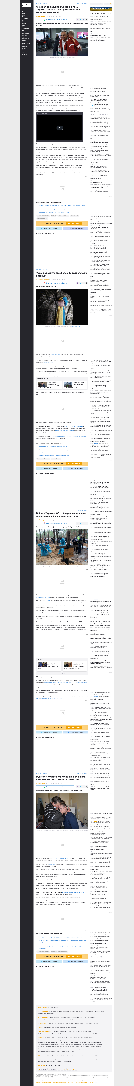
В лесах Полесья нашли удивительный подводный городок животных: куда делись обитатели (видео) (100, 555)
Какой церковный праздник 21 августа (67, 1066)
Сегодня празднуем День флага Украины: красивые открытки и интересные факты (101, 853)
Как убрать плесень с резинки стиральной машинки (70, 1072)
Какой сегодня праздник (45, 1064)
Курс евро (60, 1050)
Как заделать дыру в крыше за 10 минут (92, 1077)
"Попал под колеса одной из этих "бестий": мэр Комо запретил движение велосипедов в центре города (100, 39)
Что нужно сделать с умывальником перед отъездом (73, 1081)
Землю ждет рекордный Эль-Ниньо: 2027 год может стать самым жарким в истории (100, 607)
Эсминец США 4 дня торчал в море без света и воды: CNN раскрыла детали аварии (100, 427)
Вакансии (24, 54)
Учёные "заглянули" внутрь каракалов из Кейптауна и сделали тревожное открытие (98, 888)
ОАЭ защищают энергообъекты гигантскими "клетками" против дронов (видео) (99, 783)
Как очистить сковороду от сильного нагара (48, 1081)
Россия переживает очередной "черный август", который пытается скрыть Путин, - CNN (101, 372)
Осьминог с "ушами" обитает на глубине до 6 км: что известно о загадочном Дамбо (101, 305)
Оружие (24, 32)
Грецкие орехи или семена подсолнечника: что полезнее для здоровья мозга (100, 1014)
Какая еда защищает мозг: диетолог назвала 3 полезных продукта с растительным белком (100, 882)
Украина (24, 15)
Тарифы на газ (90, 1050)
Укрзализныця (56, 1052)
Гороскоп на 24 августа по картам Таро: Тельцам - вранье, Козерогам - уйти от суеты (100, 362)
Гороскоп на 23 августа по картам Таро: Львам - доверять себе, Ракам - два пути (100, 828)
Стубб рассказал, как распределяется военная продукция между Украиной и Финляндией (99, 247)
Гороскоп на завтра (49, 1060)
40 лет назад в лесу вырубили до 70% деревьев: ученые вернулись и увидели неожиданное (100, 450)
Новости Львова (42, 1046)
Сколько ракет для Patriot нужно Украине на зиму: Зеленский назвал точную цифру (100, 709)
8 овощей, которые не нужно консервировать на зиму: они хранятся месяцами (99, 285)
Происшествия (26, 33)
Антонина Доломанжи (42, 279)
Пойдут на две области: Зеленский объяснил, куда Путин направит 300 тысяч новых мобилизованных (101, 719)
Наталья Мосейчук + (53, 1040)
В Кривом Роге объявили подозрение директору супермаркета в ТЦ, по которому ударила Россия (100, 989)
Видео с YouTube (26, 43)
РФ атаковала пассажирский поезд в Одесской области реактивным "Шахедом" (100, 601)
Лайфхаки (41, 1070)
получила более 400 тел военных (73, 426)
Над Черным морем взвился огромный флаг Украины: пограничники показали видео (99, 657)
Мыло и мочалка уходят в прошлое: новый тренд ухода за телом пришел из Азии (100, 218)
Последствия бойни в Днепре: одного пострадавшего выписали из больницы (60, 969)
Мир (23, 20)
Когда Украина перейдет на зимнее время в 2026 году (62, 1044)
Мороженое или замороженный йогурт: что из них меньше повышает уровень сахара (99, 161)
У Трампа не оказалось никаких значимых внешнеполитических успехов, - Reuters (100, 961)
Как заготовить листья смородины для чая (55, 1070)
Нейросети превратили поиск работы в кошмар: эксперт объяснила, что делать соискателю (101, 1000)
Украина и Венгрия (42, 218)
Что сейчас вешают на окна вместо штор (68, 1074)
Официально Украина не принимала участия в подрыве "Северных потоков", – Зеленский (100, 291)
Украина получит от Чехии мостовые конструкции (53, 462)
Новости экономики (43, 1050)
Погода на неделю (69, 1056)
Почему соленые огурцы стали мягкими (69, 1079)
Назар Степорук (40, 16)
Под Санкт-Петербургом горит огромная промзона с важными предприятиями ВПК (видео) (99, 833)
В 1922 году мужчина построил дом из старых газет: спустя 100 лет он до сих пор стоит (100, 311)
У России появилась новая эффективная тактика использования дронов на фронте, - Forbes (99, 848)
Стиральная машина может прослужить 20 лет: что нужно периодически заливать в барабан (98, 648)
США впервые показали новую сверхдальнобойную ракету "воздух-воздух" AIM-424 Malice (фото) (99, 575)
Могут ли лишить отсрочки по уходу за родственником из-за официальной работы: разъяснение (100, 381)
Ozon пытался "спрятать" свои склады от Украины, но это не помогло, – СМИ (100, 137)
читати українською (82, 3)
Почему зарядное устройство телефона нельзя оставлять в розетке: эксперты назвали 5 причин (99, 171)
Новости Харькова (99, 1044)
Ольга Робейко (40, 799)
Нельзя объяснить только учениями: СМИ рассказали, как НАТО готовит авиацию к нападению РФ (100, 904)
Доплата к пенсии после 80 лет (78, 1050)
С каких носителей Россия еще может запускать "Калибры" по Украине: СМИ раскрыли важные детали (100, 942)
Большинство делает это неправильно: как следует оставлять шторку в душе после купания (99, 90)
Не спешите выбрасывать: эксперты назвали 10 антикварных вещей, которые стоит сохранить (100, 862)
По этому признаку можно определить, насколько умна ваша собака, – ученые (100, 748)
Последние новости (99, 13)
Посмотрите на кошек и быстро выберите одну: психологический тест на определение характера (100, 983)
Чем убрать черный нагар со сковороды (48, 1074)
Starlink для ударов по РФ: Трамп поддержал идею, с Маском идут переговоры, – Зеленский (100, 698)
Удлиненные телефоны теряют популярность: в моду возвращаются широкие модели (99, 502)
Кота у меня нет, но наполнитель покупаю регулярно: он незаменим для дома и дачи (99, 743)
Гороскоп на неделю (60, 1060)
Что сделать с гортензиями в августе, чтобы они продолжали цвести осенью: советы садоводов (99, 191)
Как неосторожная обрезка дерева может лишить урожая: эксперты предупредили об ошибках (100, 23)
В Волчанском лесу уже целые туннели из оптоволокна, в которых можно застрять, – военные (100, 156)
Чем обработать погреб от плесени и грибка (91, 1079)
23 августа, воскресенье (99, 114)
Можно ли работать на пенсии (45, 1052)
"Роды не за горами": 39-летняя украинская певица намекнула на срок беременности (99, 616)
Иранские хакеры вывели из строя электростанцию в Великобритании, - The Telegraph (100, 412)
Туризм (24, 37)
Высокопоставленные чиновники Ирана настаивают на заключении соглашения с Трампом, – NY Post (100, 166)
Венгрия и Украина (63, 215)
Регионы (24, 23)
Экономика (25, 18)
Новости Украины (43, 1044)
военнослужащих (55, 354)
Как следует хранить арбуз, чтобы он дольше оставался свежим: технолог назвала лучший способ (100, 507)
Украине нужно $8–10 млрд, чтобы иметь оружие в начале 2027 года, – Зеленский (100, 252)
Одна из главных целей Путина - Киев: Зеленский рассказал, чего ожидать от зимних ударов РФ (100, 662)
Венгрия (53, 215)
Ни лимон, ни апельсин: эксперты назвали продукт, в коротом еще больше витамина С (100, 232)
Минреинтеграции (48, 362)
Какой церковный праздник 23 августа (82, 1064)
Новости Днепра (90, 1044)
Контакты (24, 56)
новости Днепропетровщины (59, 984)
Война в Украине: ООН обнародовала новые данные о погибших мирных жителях (61, 209)
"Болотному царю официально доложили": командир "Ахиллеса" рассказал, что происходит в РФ (99, 101)
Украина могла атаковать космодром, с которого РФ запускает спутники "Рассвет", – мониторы (99, 280)
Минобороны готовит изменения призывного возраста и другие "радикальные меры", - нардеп (100, 977)
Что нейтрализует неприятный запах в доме (90, 1074)
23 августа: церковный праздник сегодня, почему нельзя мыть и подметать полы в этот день (100, 868)
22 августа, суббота (97, 957)
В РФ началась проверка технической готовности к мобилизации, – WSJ (101, 387)
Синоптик (95, 1056)
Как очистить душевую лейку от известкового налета (79, 1070)
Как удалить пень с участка (67, 1083)
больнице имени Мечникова (62, 875)
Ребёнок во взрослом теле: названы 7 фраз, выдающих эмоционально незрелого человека (100, 898)
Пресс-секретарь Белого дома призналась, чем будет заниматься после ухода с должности (100, 1009)
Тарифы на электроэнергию (76, 1052)
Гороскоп (40, 1060)
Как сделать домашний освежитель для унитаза (49, 1077)
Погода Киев (51, 1056)
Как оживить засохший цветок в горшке (71, 1077)
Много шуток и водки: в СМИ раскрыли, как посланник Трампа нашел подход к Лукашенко (100, 725)
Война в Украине (42, 1040)
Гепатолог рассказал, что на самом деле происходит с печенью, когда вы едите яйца (101, 642)
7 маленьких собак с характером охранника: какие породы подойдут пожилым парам (100, 738)
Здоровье (24, 35)
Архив (23, 52)
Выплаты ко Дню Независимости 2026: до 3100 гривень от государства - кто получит (100, 296)
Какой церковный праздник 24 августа (47, 1066)
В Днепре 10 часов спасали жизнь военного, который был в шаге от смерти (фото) (62, 205)
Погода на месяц (88, 1056)
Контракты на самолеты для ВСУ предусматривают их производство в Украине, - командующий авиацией (100, 1030)
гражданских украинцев (43, 613)
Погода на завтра (59, 1056)
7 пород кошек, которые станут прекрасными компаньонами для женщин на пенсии (100, 972)
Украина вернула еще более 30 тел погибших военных (54, 212)
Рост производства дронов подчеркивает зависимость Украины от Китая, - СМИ (99, 488)
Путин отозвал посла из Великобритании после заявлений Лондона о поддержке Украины (100, 754)
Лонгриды (24, 49)
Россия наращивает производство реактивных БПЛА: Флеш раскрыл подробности (100, 1020)
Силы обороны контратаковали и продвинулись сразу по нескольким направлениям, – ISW (100, 759)
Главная (24, 11)
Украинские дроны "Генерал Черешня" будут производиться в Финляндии (98, 242)
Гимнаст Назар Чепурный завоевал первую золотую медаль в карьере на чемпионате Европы (100, 967)
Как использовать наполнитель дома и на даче (96, 1072)
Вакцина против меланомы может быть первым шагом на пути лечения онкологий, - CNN (100, 953)
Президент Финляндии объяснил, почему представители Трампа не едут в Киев (100, 275)
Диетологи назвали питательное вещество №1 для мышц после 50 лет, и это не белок (101, 667)
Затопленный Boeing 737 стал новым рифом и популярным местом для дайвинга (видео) (100, 421)
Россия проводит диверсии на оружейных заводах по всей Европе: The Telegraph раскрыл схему (100, 538)
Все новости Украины (43, 215)
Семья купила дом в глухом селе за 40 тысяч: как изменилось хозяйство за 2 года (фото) (100, 764)
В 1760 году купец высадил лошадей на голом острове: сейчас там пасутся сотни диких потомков (101, 513)
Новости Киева (50, 1046)
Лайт (23, 30)
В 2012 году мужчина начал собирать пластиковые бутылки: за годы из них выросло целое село (100, 177)
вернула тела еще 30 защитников (64, 430)
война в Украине (56, 475)
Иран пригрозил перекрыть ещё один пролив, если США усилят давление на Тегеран (100, 560)
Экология (24, 21)
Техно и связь (25, 28)
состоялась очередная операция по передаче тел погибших (69, 436)
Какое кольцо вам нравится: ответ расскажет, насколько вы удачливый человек (100, 367)
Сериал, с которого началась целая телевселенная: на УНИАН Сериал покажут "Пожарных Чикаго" (100, 456)
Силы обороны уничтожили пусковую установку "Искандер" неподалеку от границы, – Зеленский (99, 714)
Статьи (24, 44)
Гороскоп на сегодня (71, 1060)
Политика (24, 16)
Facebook (52, 880)
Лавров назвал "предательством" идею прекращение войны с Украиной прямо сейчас (100, 1025)
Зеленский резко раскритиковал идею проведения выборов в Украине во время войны (100, 629)
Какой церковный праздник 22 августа (62, 1064)
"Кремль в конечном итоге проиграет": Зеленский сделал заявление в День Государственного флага (100, 565)
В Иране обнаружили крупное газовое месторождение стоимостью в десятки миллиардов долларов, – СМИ (99, 122)
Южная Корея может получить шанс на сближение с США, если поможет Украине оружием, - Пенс (101, 186)
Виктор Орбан (75, 215)
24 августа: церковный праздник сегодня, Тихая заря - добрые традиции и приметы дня (100, 401)
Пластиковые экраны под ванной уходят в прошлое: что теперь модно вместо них (100, 843)
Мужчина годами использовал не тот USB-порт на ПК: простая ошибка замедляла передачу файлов (101, 873)
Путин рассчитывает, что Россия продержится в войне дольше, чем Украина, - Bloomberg (99, 518)
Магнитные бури (79, 1056)
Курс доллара (53, 1050)
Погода (24, 40)
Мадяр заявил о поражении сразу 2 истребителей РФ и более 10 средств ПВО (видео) (100, 523)
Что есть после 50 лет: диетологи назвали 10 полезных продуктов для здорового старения (100, 150)
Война (23, 13)
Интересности (25, 38)
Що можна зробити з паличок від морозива (48, 1079)
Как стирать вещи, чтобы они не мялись (47, 1072)
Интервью (24, 46)
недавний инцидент (47, 87)
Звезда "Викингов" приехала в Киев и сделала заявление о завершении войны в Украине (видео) (100, 445)
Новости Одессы (80, 1044)
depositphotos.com (75, 326)
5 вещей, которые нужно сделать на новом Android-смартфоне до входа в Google (100, 994)
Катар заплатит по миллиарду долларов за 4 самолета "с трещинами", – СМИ (100, 132)
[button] (62, 689)
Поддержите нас (101, 9)
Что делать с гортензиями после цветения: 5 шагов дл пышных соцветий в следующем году (100, 110)
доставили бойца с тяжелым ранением (73, 908)
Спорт (23, 25)
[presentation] (83, 676)
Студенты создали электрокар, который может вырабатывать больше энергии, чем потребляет (99, 18)
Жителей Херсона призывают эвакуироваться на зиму (54, 471)
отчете (49, 617)
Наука (23, 26)
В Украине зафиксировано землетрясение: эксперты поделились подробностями (99, 95)
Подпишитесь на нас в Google (56, 20)
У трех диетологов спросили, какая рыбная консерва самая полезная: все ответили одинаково (100, 392)
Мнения (24, 48)
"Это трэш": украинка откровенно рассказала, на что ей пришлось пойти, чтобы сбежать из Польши (100, 482)
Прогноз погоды (42, 1056)
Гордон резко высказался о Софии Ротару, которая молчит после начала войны (100, 703)
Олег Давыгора (40, 536)
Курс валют (67, 1050)
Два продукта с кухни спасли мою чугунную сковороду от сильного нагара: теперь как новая (100, 269)
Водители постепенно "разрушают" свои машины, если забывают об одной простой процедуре (100, 407)
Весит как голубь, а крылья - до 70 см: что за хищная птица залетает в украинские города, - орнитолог (100, 823)
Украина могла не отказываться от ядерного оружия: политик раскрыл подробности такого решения (100, 440)
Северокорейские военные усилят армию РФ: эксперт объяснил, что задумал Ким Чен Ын (100, 493)
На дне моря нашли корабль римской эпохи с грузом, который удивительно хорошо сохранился (98, 893)
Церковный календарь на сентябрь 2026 (87, 1066)
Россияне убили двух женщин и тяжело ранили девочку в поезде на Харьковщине (99, 227)
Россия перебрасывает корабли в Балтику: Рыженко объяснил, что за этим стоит (100, 770)
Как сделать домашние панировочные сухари (49, 1083)
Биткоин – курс (65, 1052)
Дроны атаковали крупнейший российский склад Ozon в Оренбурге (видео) (99, 788)
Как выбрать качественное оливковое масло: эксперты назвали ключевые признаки (99, 947)
